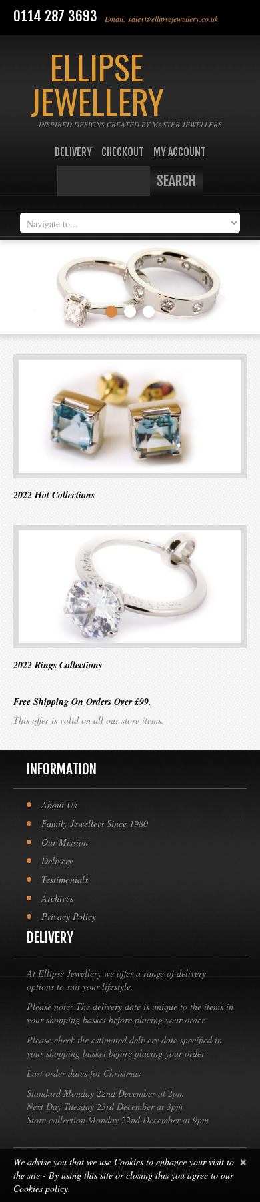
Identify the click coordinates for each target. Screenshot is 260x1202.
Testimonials (64, 879)
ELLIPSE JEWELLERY (97, 83)
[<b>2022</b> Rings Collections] (130, 587)
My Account (179, 152)
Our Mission (64, 842)
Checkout (122, 152)
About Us (59, 804)
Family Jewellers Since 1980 (94, 823)
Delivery (73, 152)
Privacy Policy (68, 916)
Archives (57, 898)
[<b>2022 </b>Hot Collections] (130, 416)
